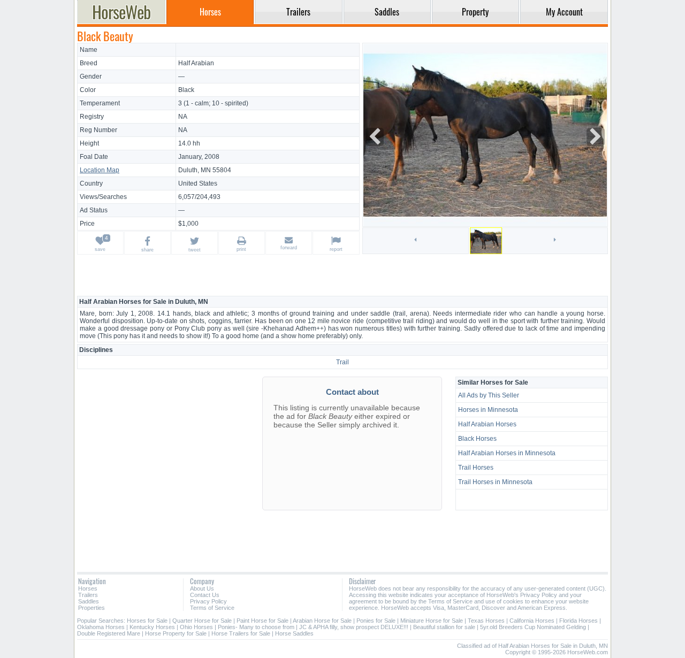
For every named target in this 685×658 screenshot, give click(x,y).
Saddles (88, 601)
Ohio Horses (196, 627)
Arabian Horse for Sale (322, 620)
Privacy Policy (208, 601)
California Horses (531, 620)
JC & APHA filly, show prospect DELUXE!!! (353, 627)
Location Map (99, 170)
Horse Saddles (294, 633)
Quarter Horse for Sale (202, 620)
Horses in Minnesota (488, 410)
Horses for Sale (147, 620)
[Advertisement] (342, 274)
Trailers (88, 595)
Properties (91, 608)
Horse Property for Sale (176, 633)
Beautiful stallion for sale (444, 627)
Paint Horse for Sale (262, 620)
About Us (202, 588)
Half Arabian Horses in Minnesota (506, 453)
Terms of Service (212, 608)
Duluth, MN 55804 (204, 170)
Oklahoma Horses (101, 627)
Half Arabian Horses (487, 424)
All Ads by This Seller (488, 395)
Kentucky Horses (152, 627)
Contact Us (204, 595)
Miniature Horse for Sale (431, 620)
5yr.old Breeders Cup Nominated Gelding (533, 627)
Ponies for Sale (375, 620)
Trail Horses (475, 467)
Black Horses (477, 438)
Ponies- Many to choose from (256, 627)
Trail (342, 362)
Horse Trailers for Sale (240, 633)
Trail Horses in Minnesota (495, 482)
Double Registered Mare (108, 633)
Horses (87, 588)
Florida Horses (578, 620)
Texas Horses (486, 620)
